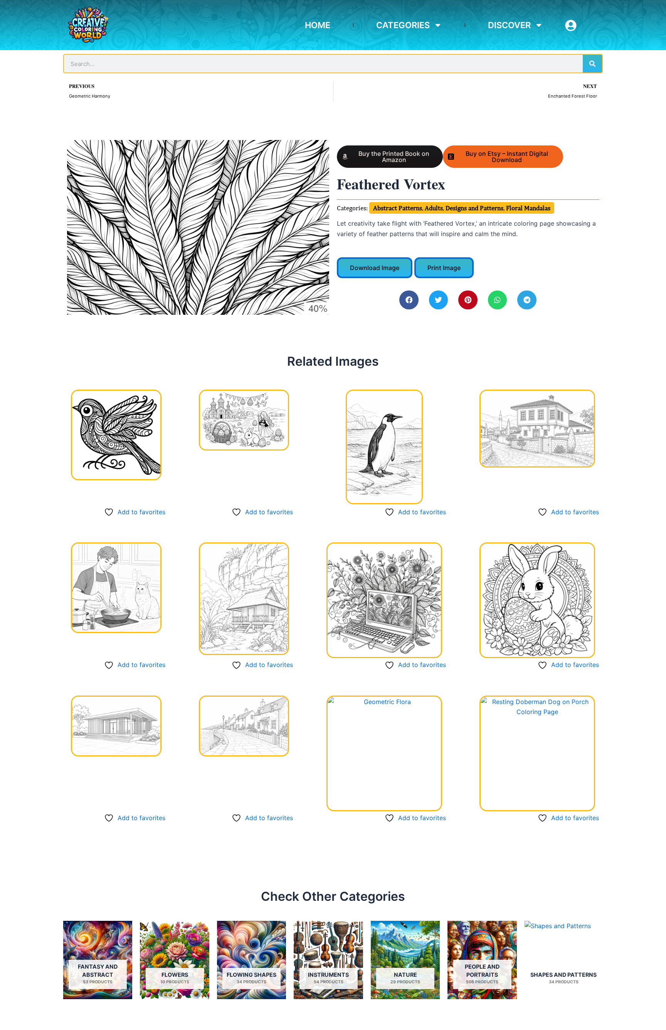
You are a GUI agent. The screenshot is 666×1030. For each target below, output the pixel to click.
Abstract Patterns (397, 208)
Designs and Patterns (474, 208)
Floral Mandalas (528, 208)
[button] (409, 300)
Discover (509, 25)
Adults (434, 208)
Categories (403, 25)
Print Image (444, 268)
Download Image (374, 268)
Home (317, 25)
